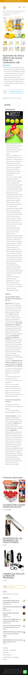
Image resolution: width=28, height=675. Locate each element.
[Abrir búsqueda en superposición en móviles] (14, 587)
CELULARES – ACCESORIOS (9, 650)
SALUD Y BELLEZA (7, 655)
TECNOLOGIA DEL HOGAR (12, 11)
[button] (23, 19)
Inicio (4, 11)
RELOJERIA (5, 648)
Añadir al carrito (16, 92)
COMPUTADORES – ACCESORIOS (11, 657)
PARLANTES (6, 652)
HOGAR (4, 659)
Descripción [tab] (7, 105)
